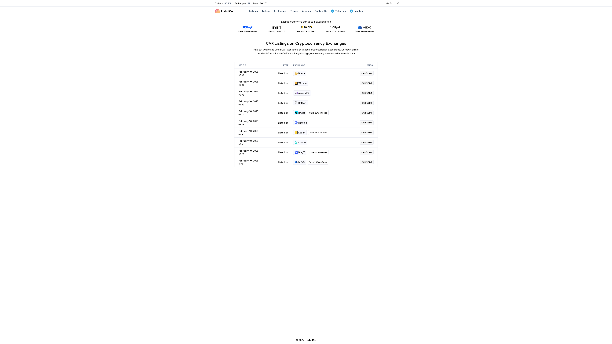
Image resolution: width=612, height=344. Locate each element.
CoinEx (302, 142)
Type (285, 65)
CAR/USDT (366, 73)
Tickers (266, 11)
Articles (306, 11)
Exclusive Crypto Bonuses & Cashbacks (305, 22)
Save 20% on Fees (318, 113)
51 (248, 3)
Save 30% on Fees (319, 132)
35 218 (228, 3)
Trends (294, 11)
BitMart (302, 103)
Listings (253, 11)
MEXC (301, 162)
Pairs (370, 65)
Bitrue (301, 73)
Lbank (301, 132)
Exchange (299, 65)
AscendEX (303, 93)
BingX (301, 152)
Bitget (301, 112)
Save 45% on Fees (318, 152)
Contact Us (321, 11)
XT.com (302, 83)
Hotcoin (302, 122)
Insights (358, 11)
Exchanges (280, 11)
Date (241, 65)
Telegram (340, 11)
